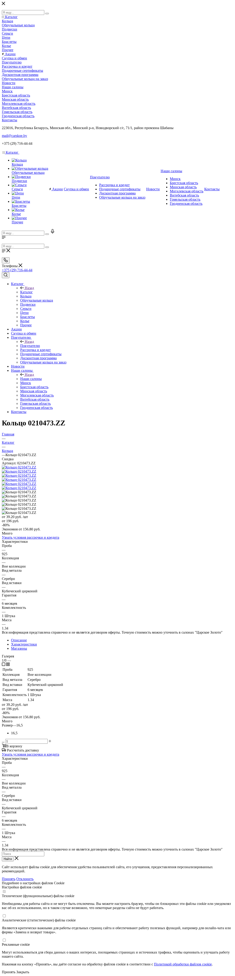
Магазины (19, 648)
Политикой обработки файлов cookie (183, 964)
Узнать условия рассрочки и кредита (30, 537)
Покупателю (30, 346)
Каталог (26, 292)
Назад (29, 288)
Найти (8, 859)
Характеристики (24, 644)
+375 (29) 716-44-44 (17, 270)
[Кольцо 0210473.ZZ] (19, 467)
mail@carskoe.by (14, 136)
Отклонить (25, 879)
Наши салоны (31, 379)
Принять (8, 879)
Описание (19, 640)
